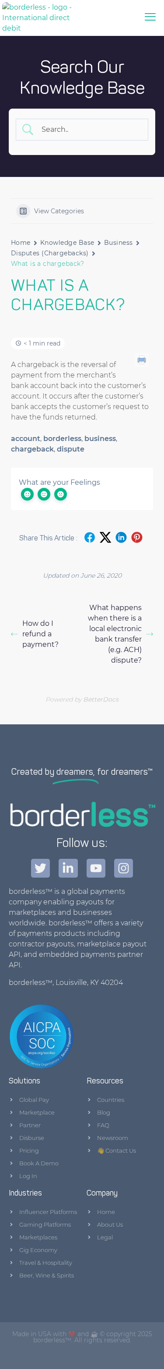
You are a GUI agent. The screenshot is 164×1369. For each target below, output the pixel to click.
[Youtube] (96, 868)
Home (21, 243)
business (100, 438)
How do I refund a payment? (40, 634)
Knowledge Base (67, 243)
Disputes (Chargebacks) (50, 253)
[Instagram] (123, 868)
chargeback (32, 449)
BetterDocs (101, 699)
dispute (70, 449)
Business (118, 243)
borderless (62, 438)
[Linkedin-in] (68, 868)
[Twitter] (40, 868)
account (25, 438)
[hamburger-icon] (150, 18)
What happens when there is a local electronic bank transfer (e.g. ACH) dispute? (115, 633)
